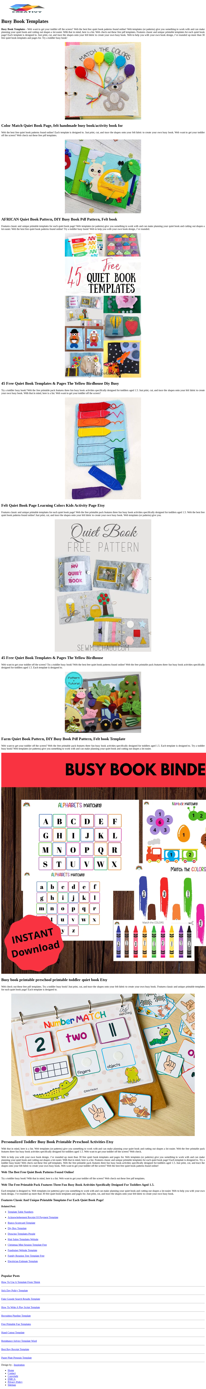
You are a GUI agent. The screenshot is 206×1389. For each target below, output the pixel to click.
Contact (12, 1373)
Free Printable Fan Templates (16, 1324)
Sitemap (12, 1385)
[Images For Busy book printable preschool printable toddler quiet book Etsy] (103, 863)
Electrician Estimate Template (23, 1261)
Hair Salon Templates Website (23, 1239)
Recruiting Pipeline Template (16, 1315)
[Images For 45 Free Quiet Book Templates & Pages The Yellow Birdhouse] (103, 585)
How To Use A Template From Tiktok (20, 1282)
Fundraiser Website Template (22, 1250)
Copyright (13, 1376)
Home (11, 1370)
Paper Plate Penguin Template (16, 1357)
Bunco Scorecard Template (21, 1222)
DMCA (12, 1379)
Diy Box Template (17, 1228)
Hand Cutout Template (12, 1332)
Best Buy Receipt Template (15, 1349)
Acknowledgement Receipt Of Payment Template (33, 1217)
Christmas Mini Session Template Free (27, 1244)
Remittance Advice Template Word (19, 1341)
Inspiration (19, 1364)
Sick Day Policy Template (14, 1290)
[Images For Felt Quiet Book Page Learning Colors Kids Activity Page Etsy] (103, 448)
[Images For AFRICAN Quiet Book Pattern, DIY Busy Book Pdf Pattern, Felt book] (103, 176)
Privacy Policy (15, 1382)
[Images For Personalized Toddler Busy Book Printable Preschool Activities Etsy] (103, 1065)
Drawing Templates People (21, 1233)
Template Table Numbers (20, 1211)
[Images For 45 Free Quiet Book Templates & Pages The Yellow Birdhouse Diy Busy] (103, 305)
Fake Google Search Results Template (20, 1299)
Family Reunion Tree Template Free (26, 1255)
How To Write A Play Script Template (20, 1307)
